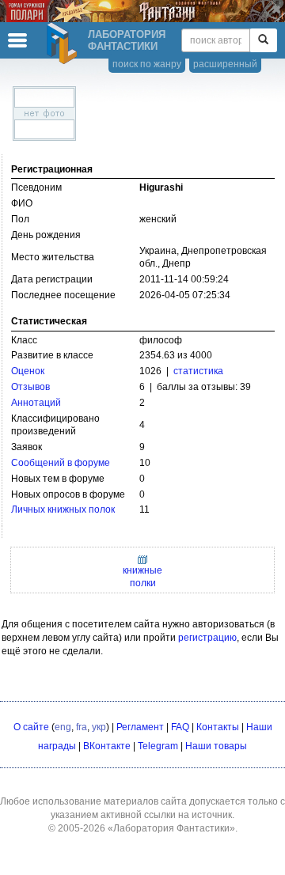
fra (81, 727)
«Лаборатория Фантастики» (171, 828)
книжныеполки (142, 577)
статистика (198, 371)
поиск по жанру (146, 64)
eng (63, 727)
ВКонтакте (107, 746)
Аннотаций (36, 402)
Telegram (158, 746)
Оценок (27, 371)
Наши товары (216, 746)
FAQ (180, 727)
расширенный (225, 64)
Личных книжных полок (63, 509)
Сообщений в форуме (60, 462)
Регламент (140, 727)
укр (99, 727)
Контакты (217, 727)
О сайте (31, 727)
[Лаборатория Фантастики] (64, 43)
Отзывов (30, 386)
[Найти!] (263, 40)
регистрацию (207, 637)
